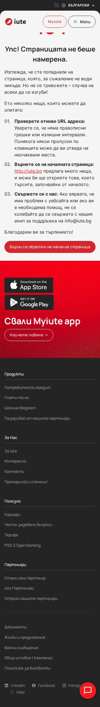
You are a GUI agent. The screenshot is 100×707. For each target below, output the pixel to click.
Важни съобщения (21, 647)
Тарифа (11, 534)
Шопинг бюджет (20, 407)
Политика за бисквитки (27, 668)
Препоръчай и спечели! (26, 481)
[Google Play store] (29, 302)
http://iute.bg (28, 171)
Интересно (15, 461)
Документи (15, 627)
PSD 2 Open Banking (22, 545)
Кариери (12, 514)
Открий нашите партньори (31, 598)
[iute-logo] (15, 21)
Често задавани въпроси (28, 524)
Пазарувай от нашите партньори (37, 418)
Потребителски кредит (27, 387)
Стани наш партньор (25, 578)
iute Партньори (19, 588)
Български (78, 5)
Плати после (16, 397)
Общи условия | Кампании (28, 657)
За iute (10, 451)
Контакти (14, 471)
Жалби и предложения (24, 637)
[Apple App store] (28, 285)
